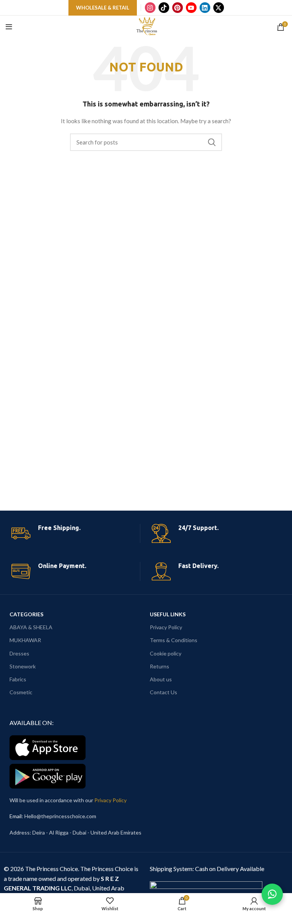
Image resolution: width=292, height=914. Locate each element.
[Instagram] (150, 7)
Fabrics (18, 679)
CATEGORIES (26, 614)
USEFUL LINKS (168, 614)
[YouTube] (191, 7)
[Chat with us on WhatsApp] (272, 894)
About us (161, 679)
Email (16, 816)
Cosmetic (21, 692)
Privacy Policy (166, 627)
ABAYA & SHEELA (31, 627)
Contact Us (163, 692)
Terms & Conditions (173, 640)
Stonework (23, 666)
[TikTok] (164, 7)
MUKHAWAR (25, 640)
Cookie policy (165, 653)
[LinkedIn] (205, 7)
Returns (159, 666)
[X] (218, 7)
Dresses (19, 653)
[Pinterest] (177, 7)
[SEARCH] (211, 142)
